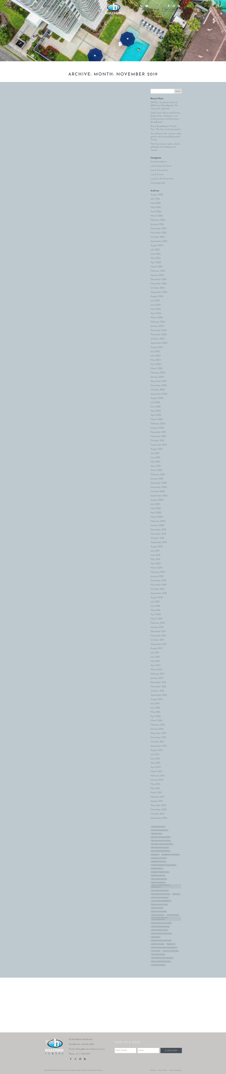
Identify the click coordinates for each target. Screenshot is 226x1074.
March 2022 (157, 419)
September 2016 (159, 695)
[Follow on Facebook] (71, 1059)
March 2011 (156, 792)
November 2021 (158, 436)
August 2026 (157, 194)
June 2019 (155, 555)
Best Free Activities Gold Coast (160, 840)
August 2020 (157, 500)
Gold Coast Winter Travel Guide (161, 933)
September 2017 (159, 644)
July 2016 (155, 703)
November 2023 (159, 334)
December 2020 (159, 483)
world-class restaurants (158, 965)
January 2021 (157, 479)
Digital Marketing (88, 1070)
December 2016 (158, 682)
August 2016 (157, 699)
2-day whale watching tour (159, 830)
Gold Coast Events (157, 908)
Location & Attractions (162, 179)
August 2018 (157, 597)
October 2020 (158, 491)
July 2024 (155, 300)
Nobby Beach (155, 937)
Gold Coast (176, 894)
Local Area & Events (161, 166)
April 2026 (156, 211)
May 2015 (155, 763)
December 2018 (158, 580)
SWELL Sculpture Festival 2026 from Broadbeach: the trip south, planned (164, 105)
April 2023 (156, 364)
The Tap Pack (155, 951)
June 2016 (155, 708)
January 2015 (157, 780)
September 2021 (159, 445)
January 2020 (157, 525)
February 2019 (158, 572)
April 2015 (156, 767)
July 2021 (155, 453)
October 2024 (158, 288)
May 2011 (155, 788)
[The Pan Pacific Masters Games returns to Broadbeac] (67, 991)
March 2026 (157, 216)
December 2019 (158, 530)
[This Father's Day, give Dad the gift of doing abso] (158, 991)
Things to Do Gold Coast (170, 951)
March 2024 (157, 317)
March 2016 (156, 720)
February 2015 (158, 776)
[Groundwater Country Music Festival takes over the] (113, 1017)
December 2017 (158, 631)
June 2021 (155, 457)
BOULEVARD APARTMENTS (160, 851)
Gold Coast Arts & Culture (159, 904)
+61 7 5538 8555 (150, 10)
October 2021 (157, 440)
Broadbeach (155, 854)
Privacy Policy (162, 1070)
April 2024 (156, 313)
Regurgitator (171, 944)
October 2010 (157, 814)
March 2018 (156, 619)
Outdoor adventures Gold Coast (161, 940)
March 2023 (157, 368)
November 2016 (158, 686)
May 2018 (155, 610)
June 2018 (155, 606)
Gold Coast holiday (173, 915)
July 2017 (155, 653)
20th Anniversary (156, 833)
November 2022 (159, 385)
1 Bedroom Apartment (158, 826)
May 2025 (156, 258)
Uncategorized (158, 183)
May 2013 (155, 784)
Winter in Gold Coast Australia (160, 961)
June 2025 (156, 254)
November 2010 (158, 809)
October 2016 (157, 691)
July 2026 (155, 199)
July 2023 (155, 351)
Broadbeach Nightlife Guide (160, 872)
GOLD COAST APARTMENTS (161, 901)
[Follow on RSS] (85, 1059)
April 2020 (156, 513)
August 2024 (157, 296)
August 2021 (157, 449)
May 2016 (155, 712)
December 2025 (159, 228)
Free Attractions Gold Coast (159, 890)
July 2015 (155, 754)
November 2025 (159, 233)
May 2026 (156, 207)
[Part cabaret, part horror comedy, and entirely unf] (22, 1017)
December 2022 (159, 381)
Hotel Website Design (74, 1070)
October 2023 (158, 339)
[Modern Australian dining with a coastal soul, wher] (158, 1017)
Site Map (153, 1070)
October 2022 (158, 390)
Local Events (157, 174)
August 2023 (157, 347)
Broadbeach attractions (158, 861)
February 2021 (158, 474)
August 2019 (157, 546)
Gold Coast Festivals (157, 915)
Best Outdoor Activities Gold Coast (162, 844)
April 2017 (156, 665)
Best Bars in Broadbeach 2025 (160, 837)
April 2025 (156, 262)
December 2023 (159, 330)
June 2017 (155, 657)
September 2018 (159, 593)
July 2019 (155, 551)
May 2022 (156, 411)
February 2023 (158, 373)
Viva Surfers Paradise (158, 954)
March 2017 (156, 669)
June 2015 (155, 759)
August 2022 (157, 398)
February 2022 (158, 423)
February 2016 (158, 725)
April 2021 (156, 466)
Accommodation (159, 162)
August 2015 (157, 750)
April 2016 (156, 716)
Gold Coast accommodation (159, 897)
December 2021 (158, 432)
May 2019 (155, 559)
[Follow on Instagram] (80, 1059)
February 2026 (158, 220)
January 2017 (157, 678)
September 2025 (159, 241)
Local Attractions (159, 170)
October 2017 (157, 640)
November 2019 (158, 534)
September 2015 (159, 746)
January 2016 (157, 729)
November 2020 (159, 487)
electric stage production (158, 879)
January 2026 (157, 224)
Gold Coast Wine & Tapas (159, 930)
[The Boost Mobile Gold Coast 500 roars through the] (204, 1017)
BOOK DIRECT (172, 10)
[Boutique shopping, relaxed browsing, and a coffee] (113, 991)
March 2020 (157, 517)
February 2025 (158, 271)
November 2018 (158, 585)
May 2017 (155, 661)
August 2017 (157, 648)
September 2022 (159, 394)
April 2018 (156, 614)
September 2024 (159, 292)
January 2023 (157, 377)
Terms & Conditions (175, 1070)
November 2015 (158, 737)
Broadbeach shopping (158, 875)
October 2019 (157, 538)
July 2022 (155, 402)
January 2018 (157, 627)
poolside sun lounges (157, 944)
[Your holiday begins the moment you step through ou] (67, 1017)
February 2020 (158, 521)
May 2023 (156, 360)
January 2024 (157, 326)
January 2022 (157, 428)
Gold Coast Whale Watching (160, 926)
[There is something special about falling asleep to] (22, 991)
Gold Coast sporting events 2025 (161, 923)
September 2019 (159, 542)
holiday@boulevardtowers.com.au (90, 1049)
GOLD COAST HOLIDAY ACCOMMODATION (159, 918)
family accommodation (158, 882)
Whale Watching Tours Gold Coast (162, 958)
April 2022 (156, 415)
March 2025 (157, 267)
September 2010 (159, 818)
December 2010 (158, 805)
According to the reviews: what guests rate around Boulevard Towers (166, 136)
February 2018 (158, 623)
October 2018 (157, 589)
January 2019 (157, 576)
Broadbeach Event (157, 868)
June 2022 (156, 407)
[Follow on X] (75, 1059)
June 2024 (156, 305)
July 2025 (155, 250)
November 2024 (159, 284)
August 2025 (157, 245)
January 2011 (157, 801)
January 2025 (157, 275)
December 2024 (159, 279)
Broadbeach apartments (158, 858)
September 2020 (159, 496)
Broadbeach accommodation (170, 854)
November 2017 (158, 636)
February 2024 (158, 322)
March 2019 (156, 568)
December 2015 (158, 733)
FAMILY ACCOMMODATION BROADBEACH (160, 886)
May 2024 (156, 309)
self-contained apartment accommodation (164, 947)
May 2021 (155, 462)
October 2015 (157, 742)
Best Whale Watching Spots (159, 847)
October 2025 (158, 237)
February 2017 (158, 674)
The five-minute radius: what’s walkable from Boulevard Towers (165, 147)
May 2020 (156, 508)
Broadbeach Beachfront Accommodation (163, 865)
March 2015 (156, 771)
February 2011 (157, 797)
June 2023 (156, 356)
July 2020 (155, 504)
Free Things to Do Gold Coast (160, 894)
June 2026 (156, 203)
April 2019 (156, 563)
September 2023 (159, 343)
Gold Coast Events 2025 (158, 911)
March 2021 (156, 470)
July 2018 (155, 602)
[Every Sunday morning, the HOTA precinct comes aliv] (204, 991)
